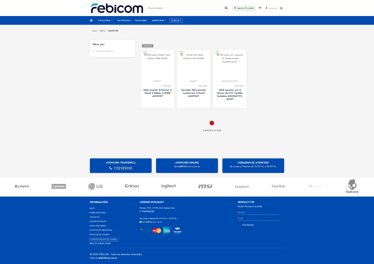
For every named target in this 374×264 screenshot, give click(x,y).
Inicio (94, 30)
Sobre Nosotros (98, 212)
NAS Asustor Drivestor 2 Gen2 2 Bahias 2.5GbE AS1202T (157, 93)
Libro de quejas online (100, 243)
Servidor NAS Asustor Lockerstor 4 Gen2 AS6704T (193, 93)
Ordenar (147, 46)
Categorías (104, 20)
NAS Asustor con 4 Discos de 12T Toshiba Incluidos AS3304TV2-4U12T (230, 94)
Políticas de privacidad (101, 230)
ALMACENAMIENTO (105, 51)
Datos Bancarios (98, 226)
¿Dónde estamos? (98, 221)
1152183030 (122, 168)
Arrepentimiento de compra (104, 239)
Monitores (141, 20)
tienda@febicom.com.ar (187, 166)
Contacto (95, 217)
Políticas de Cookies (100, 234)
